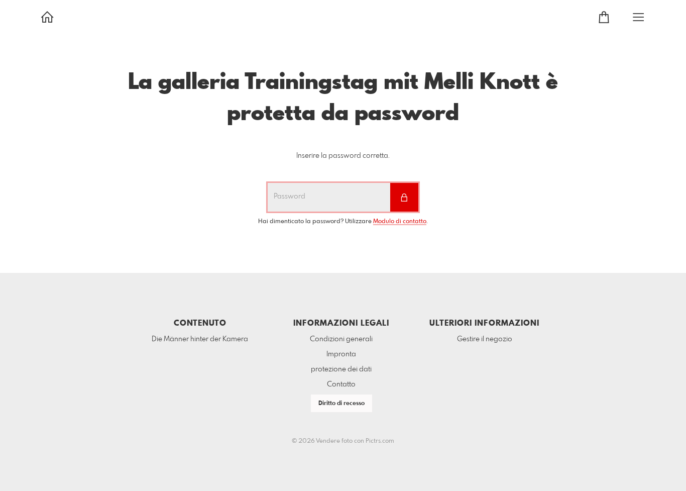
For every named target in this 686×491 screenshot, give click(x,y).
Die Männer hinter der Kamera (200, 339)
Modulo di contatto (399, 222)
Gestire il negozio (484, 339)
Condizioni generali (341, 339)
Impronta (341, 354)
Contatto (341, 384)
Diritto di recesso (341, 404)
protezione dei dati (341, 369)
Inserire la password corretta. (343, 155)
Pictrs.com (380, 441)
